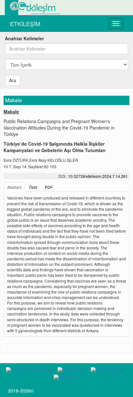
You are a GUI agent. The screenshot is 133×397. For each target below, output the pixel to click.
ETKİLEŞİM (25, 23)
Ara (12, 80)
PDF (49, 187)
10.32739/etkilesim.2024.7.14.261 (98, 176)
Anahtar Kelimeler (24, 38)
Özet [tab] (33, 187)
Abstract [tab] (14, 187)
